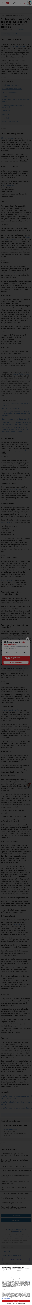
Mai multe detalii (8, 1273)
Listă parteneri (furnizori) (6, 1298)
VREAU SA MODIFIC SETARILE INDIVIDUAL (16, 1303)
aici (28, 1281)
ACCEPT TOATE (16, 1301)
